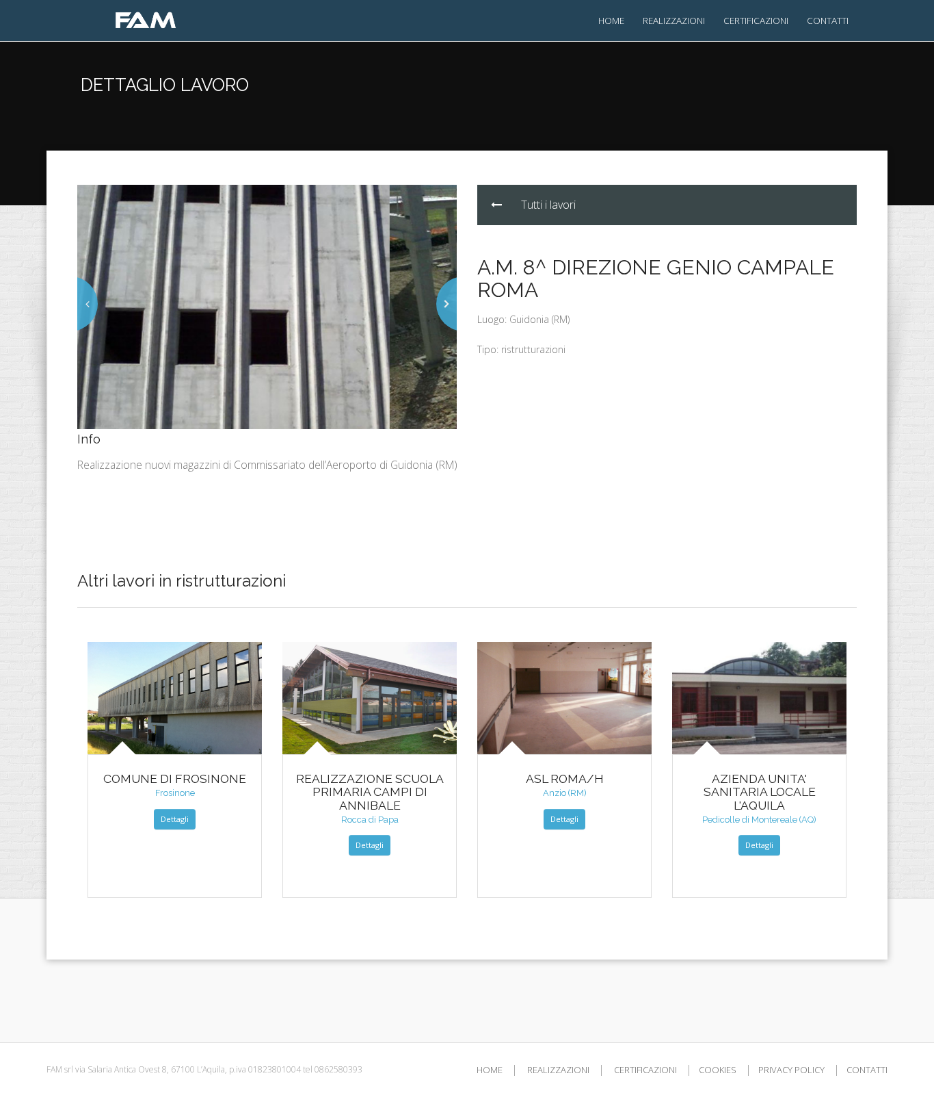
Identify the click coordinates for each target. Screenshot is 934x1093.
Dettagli (175, 819)
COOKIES (717, 1070)
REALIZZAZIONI (674, 20)
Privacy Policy (791, 1070)
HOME (611, 20)
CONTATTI (828, 20)
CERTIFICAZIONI (755, 20)
